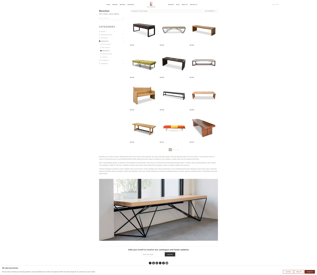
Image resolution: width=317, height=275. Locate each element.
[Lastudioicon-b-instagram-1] (153, 263)
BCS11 (162, 142)
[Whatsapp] (160, 263)
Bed (102, 31)
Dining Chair (106, 54)
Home (108, 4)
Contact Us (193, 4)
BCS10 (132, 142)
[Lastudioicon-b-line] (157, 263)
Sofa (103, 57)
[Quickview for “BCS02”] (174, 30)
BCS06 (192, 77)
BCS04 (132, 77)
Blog (177, 4)
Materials (130, 4)
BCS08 (162, 110)
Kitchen (103, 38)
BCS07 (132, 110)
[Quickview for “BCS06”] (203, 62)
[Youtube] (167, 263)
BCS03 (192, 45)
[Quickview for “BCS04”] (144, 62)
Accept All (310, 271)
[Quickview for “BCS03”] (203, 30)
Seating (111, 14)
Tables (103, 63)
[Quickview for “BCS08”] (174, 95)
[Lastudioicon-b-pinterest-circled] (163, 263)
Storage (103, 60)
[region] (158, 270)
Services (122, 4)
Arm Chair (105, 44)
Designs (114, 4)
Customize (288, 271)
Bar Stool (105, 47)
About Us (185, 4)
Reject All (298, 271)
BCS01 (132, 45)
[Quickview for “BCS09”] (203, 95)
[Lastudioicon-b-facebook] (150, 263)
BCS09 (192, 110)
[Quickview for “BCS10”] (144, 127)
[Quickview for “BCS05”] (174, 62)
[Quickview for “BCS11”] (174, 127)
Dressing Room (105, 34)
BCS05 (162, 77)
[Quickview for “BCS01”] (144, 30)
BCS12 (192, 142)
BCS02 (162, 45)
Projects (171, 4)
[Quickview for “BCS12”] (203, 127)
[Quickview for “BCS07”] (144, 95)
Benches (105, 50)
